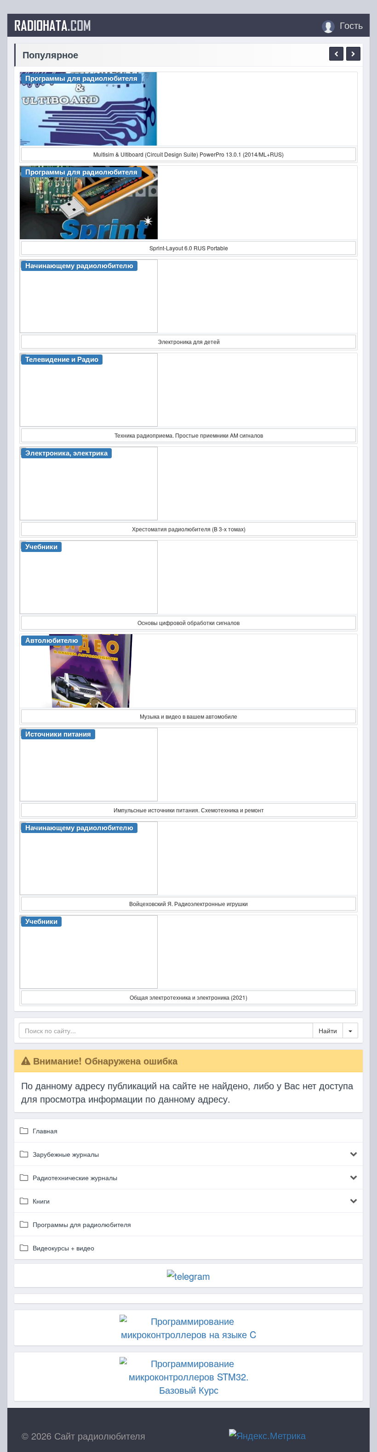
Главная (45, 1130)
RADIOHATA (52, 25)
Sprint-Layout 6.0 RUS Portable (188, 248)
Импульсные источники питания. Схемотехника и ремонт (189, 810)
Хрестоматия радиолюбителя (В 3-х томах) (189, 529)
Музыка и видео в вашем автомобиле (188, 716)
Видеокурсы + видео (63, 1247)
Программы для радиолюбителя (82, 1224)
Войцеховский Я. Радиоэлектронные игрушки (188, 903)
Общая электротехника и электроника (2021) (188, 997)
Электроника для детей (189, 341)
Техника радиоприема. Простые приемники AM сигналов (188, 435)
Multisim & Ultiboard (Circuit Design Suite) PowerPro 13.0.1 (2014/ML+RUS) (188, 154)
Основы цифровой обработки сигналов (188, 622)
